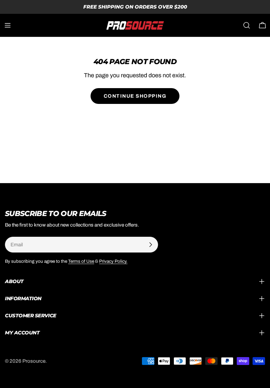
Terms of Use (81, 261)
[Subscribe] (150, 245)
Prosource (33, 361)
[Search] (246, 25)
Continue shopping (135, 96)
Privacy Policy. (113, 261)
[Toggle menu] (7, 25)
